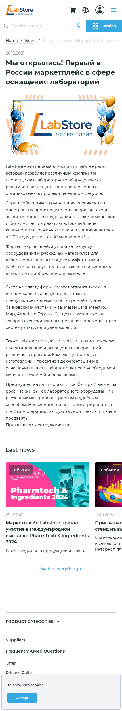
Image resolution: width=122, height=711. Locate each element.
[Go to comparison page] (85, 10)
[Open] (99, 9)
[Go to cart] (72, 10)
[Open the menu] (113, 10)
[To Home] (19, 10)
